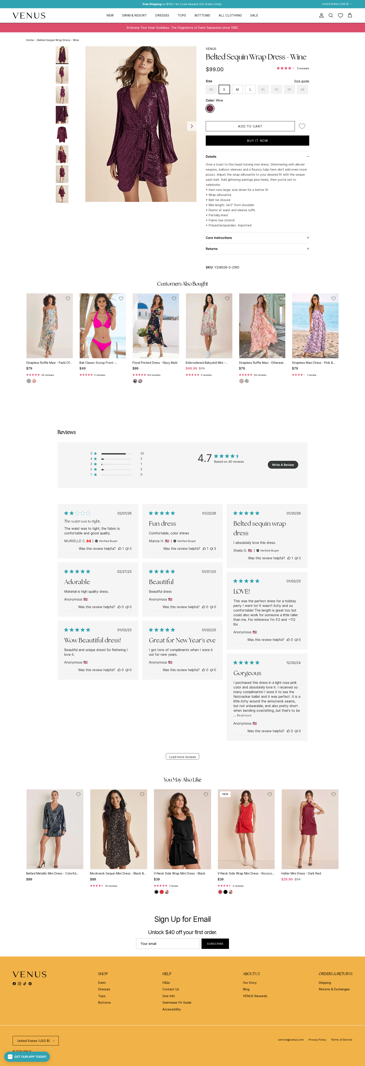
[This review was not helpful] (126, 548)
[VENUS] (29, 15)
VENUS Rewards (255, 996)
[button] (27, 1057)
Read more (244, 715)
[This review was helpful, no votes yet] (119, 607)
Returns (212, 249)
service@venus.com (291, 1039)
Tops (182, 15)
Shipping (325, 983)
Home (30, 40)
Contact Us (170, 989)
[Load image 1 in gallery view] (140, 124)
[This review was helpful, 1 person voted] (119, 548)
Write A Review (283, 465)
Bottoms (202, 15)
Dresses (162, 15)
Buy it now (257, 141)
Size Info (168, 996)
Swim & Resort (134, 15)
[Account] (320, 15)
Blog (246, 989)
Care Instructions (219, 238)
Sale (254, 15)
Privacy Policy (317, 1039)
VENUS (211, 49)
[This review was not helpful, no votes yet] (126, 607)
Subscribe (215, 943)
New (110, 15)
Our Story (250, 983)
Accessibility (171, 1009)
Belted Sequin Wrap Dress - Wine (58, 40)
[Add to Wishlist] (302, 126)
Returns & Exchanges (334, 989)
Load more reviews (182, 757)
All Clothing (230, 15)
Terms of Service (341, 1039)
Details (211, 157)
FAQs (166, 983)
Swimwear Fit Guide (176, 1002)
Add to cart (250, 126)
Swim (102, 983)
